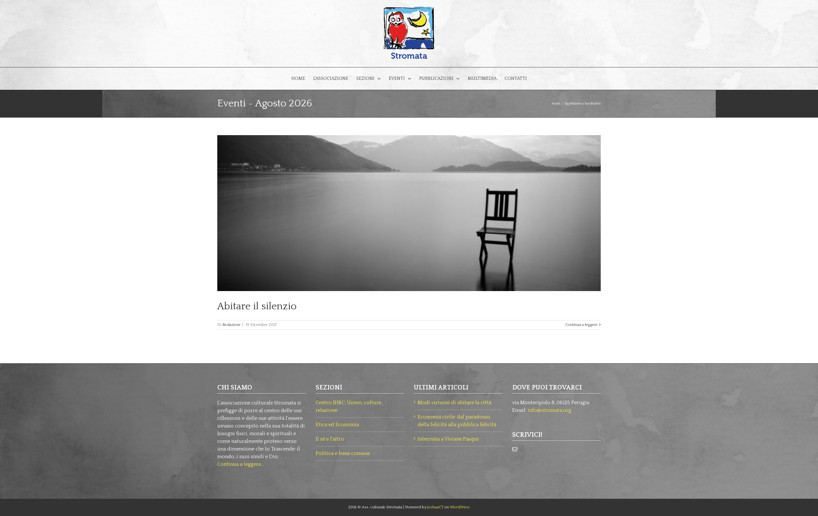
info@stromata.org (549, 410)
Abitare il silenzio (257, 306)
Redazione (231, 325)
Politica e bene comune (343, 453)
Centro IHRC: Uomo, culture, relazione (349, 406)
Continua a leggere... (240, 464)
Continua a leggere (581, 325)
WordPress (460, 507)
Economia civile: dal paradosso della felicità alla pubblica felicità (457, 420)
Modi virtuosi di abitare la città (454, 402)
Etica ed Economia (337, 424)
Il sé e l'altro (330, 439)
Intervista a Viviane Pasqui (448, 439)
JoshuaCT (435, 507)
